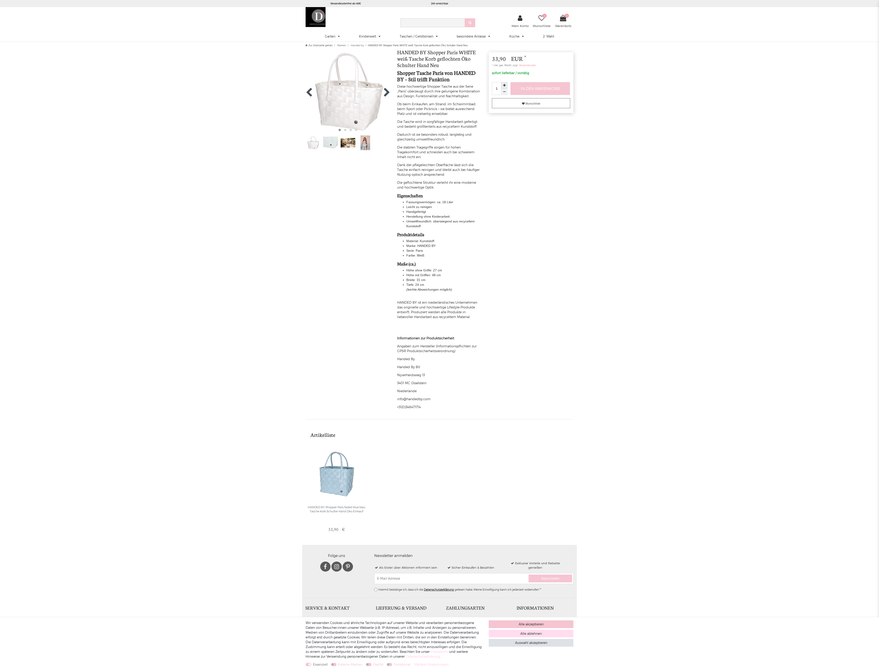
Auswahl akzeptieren (531, 643)
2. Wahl (548, 36)
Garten (330, 36)
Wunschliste (532, 103)
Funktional (402, 664)
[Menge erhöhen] (504, 85)
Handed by (357, 45)
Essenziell (320, 664)
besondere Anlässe (472, 36)
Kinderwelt (368, 36)
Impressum (439, 652)
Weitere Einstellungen (431, 664)
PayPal (378, 664)
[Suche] (470, 22)
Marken (341, 45)
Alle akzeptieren (531, 624)
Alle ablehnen (531, 633)
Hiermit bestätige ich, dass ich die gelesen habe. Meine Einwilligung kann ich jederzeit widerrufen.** (459, 589)
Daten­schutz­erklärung (423, 656)
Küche (514, 36)
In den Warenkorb (540, 88)
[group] (336, 474)
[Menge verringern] (504, 92)
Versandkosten (527, 65)
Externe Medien (350, 664)
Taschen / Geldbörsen (417, 36)
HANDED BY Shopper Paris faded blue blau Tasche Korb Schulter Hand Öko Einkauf (336, 509)
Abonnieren (550, 578)
